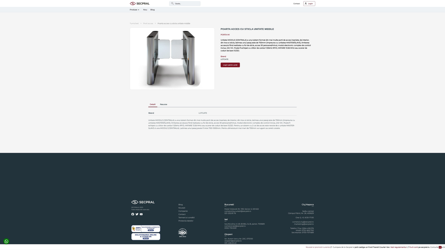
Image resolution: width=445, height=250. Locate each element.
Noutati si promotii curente (304, 247)
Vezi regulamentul (384, 247)
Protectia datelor (185, 221)
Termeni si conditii (186, 217)
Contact (296, 4)
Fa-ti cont (399, 247)
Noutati (181, 208)
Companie (183, 211)
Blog (180, 204)
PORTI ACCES (148, 23)
